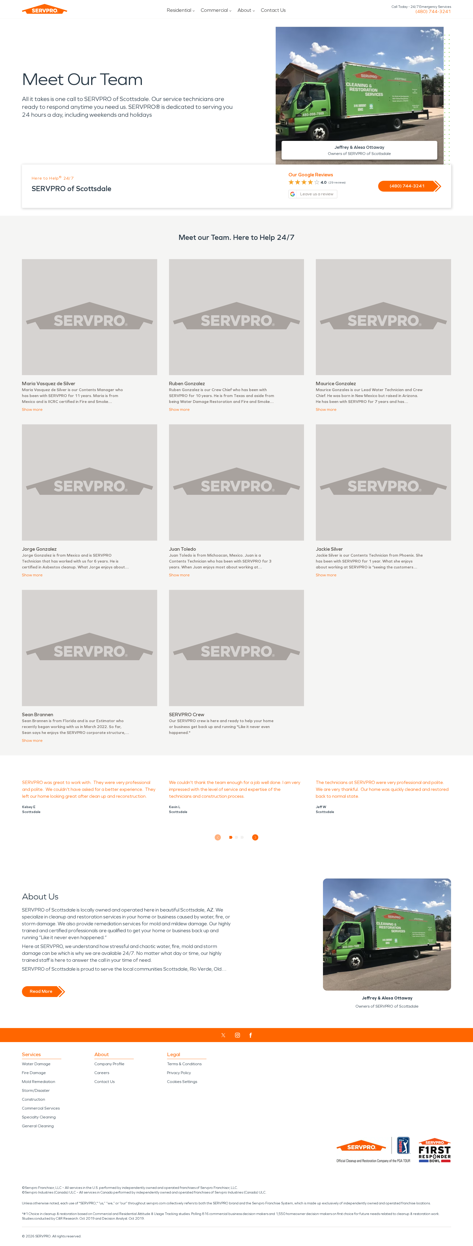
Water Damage (36, 1064)
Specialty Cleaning (39, 1117)
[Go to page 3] (242, 837)
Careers (101, 1072)
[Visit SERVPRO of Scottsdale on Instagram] (237, 1035)
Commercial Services (41, 1108)
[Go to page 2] (236, 837)
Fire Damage (34, 1072)
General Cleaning (38, 1126)
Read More (41, 991)
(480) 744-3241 (433, 11)
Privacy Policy (179, 1072)
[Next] (255, 837)
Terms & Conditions (184, 1064)
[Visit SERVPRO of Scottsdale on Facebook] (250, 1035)
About (244, 10)
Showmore (32, 409)
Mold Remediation (38, 1081)
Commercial (214, 10)
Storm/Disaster (36, 1090)
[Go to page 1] (231, 837)
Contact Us (273, 10)
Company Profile (109, 1064)
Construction (33, 1099)
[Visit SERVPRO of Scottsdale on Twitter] (223, 1035)
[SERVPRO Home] (44, 9)
